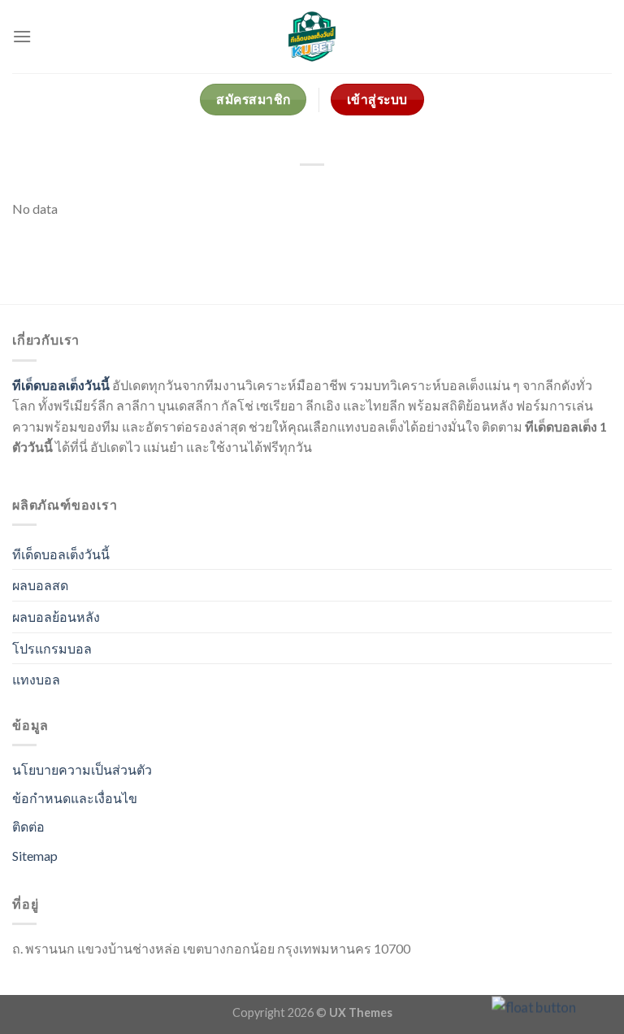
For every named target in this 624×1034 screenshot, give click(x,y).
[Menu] (22, 36)
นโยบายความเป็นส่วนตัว (82, 769)
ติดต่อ (28, 826)
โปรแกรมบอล (52, 648)
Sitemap (35, 855)
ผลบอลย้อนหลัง (56, 616)
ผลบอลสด (40, 585)
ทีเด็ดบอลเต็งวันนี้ (61, 385)
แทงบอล (36, 679)
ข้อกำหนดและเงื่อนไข (74, 798)
